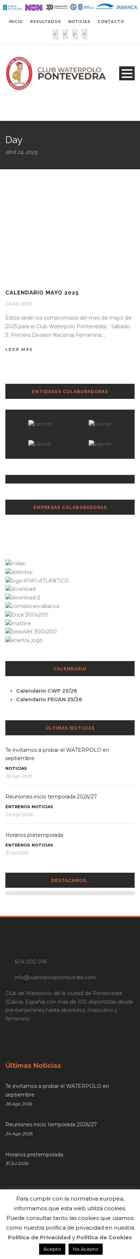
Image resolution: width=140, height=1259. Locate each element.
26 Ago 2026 (18, 776)
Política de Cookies (104, 1237)
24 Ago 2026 (18, 814)
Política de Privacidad (39, 1237)
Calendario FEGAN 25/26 (49, 699)
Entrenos (17, 806)
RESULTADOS (45, 21)
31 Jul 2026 (16, 852)
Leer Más (19, 349)
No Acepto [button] (85, 1249)
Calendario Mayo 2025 (42, 292)
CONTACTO (111, 21)
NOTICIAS (79, 21)
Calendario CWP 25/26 (46, 691)
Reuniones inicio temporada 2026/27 (51, 796)
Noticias (16, 768)
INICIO (16, 21)
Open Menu (127, 73)
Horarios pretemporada (34, 835)
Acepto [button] (52, 1249)
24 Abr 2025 (18, 303)
